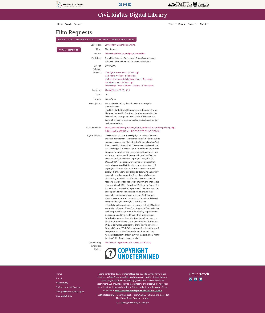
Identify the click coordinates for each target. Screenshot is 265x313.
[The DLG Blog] (125, 4)
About (59, 278)
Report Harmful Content (123, 39)
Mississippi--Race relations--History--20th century (129, 85)
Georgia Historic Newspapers (70, 291)
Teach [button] (171, 24)
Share (60, 39)
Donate (181, 24)
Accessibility (62, 282)
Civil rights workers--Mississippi (120, 75)
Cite (70, 39)
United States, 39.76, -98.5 (117, 90)
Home (60, 24)
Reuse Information (84, 39)
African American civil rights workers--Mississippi (129, 79)
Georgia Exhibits (64, 295)
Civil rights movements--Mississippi (122, 72)
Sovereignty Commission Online (120, 44)
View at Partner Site (68, 49)
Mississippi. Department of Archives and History (128, 242)
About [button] (203, 24)
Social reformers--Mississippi (119, 82)
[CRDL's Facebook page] (120, 4)
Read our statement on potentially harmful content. (138, 290)
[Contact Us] (129, 4)
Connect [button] (192, 24)
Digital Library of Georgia (68, 287)
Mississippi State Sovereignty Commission (125, 53)
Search (68, 24)
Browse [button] (77, 24)
